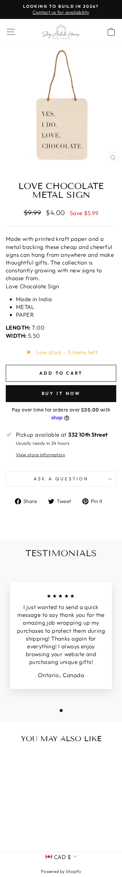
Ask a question (61, 478)
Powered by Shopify (61, 871)
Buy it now (61, 393)
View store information (40, 454)
